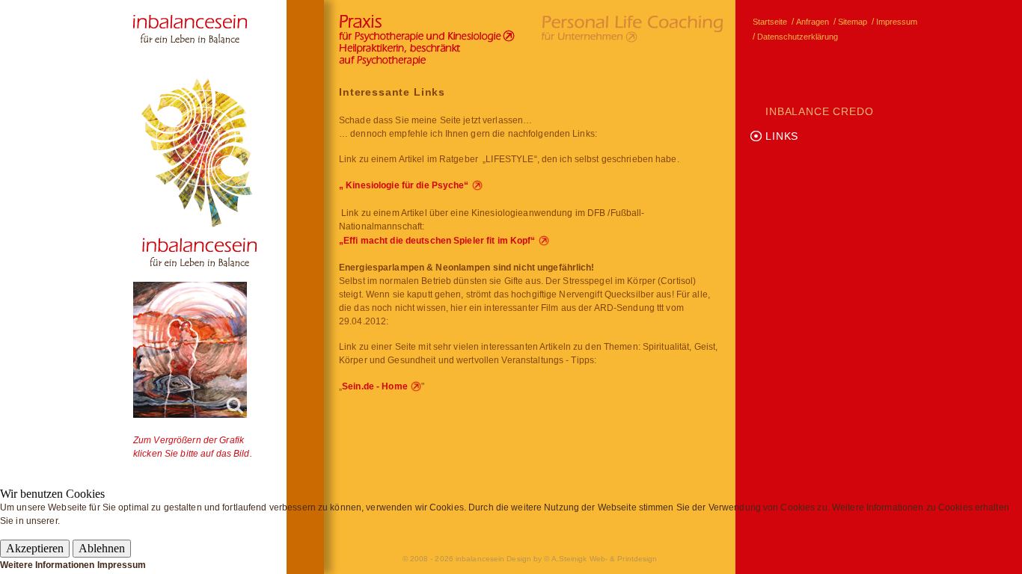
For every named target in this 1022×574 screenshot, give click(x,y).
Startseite (770, 21)
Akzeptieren (35, 548)
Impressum (896, 21)
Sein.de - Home (375, 386)
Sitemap (852, 21)
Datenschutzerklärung (797, 36)
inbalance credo (819, 111)
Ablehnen (102, 548)
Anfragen (812, 21)
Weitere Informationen (47, 565)
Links (781, 136)
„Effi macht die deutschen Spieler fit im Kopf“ (437, 240)
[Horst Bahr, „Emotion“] (190, 350)
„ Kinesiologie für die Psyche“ (404, 185)
